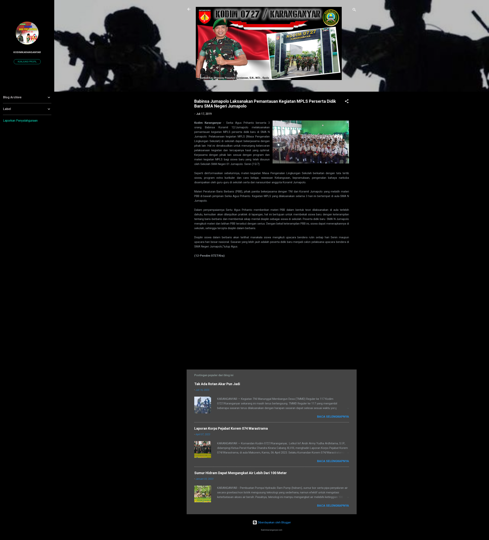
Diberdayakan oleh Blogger (274, 522)
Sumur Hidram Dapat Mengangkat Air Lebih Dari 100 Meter (240, 473)
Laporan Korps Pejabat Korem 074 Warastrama (231, 428)
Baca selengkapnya (333, 416)
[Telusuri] (354, 10)
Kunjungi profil (27, 61)
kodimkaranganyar (27, 52)
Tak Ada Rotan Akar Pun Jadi (217, 384)
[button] (346, 102)
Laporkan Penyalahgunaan (20, 120)
